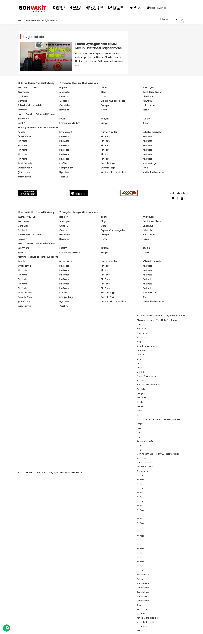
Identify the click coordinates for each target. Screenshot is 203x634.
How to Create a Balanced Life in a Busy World (158, 419)
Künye (104, 123)
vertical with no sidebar (113, 172)
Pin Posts (64, 136)
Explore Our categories (113, 100)
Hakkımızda (149, 105)
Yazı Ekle (63, 176)
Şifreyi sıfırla (24, 172)
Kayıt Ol (22, 123)
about (104, 87)
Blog (103, 91)
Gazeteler (64, 105)
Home (104, 109)
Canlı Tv (63, 96)
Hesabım (22, 109)
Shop (145, 167)
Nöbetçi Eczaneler (152, 132)
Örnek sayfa (24, 136)
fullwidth (147, 100)
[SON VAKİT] (33, 12)
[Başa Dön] (198, 629)
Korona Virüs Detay (69, 123)
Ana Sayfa (148, 87)
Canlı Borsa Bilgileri (152, 91)
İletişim (63, 118)
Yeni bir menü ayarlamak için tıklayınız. (38, 20)
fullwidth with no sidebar (31, 105)
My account (65, 132)
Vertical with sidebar (153, 172)
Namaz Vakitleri (109, 132)
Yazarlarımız (24, 176)
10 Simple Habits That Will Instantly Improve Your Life (161, 315)
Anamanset (24, 91)
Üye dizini (64, 172)
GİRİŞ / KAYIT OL (157, 8)
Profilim (63, 163)
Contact (22, 100)
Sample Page (108, 163)
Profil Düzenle (25, 163)
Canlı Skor (23, 96)
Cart (103, 96)
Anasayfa (64, 91)
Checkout (148, 96)
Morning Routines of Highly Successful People (158, 454)
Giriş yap (105, 105)
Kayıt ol (146, 118)
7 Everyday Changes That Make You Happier (157, 320)
